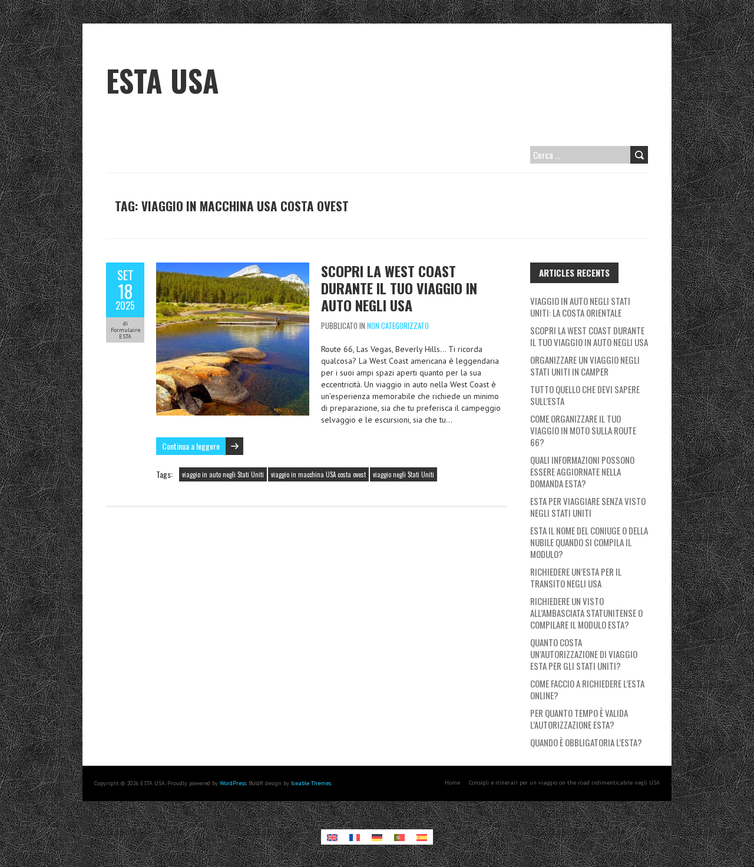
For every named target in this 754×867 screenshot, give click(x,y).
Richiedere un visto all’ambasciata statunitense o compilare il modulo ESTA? (586, 612)
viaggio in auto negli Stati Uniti (223, 474)
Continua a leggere (191, 446)
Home (452, 782)
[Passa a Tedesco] (377, 837)
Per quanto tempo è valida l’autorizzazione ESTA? (579, 718)
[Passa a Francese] (354, 837)
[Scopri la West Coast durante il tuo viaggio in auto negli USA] (232, 268)
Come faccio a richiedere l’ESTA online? (587, 689)
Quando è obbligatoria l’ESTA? (586, 742)
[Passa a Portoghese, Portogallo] (399, 837)
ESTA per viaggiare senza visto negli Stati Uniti (588, 506)
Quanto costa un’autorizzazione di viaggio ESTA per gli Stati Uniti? (583, 654)
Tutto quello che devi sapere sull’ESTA (585, 395)
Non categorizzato (398, 325)
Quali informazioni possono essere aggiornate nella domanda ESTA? (582, 471)
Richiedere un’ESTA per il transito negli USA (575, 577)
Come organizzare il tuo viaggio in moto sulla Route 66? (583, 430)
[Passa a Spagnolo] (422, 837)
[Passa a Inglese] (332, 837)
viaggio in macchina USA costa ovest (318, 474)
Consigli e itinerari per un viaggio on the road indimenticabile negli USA (564, 782)
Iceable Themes (311, 783)
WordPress (233, 783)
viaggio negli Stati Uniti (403, 474)
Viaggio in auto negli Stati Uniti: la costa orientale (580, 306)
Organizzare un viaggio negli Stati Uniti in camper (585, 365)
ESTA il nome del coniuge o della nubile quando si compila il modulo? (589, 542)
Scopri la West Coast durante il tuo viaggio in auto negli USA (399, 287)
